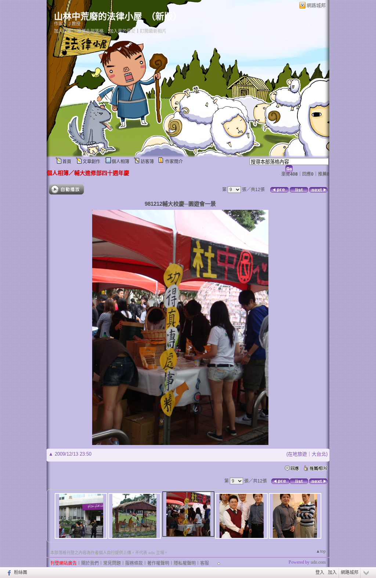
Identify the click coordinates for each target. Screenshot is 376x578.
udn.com (318, 562)
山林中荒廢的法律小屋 (98, 16)
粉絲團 (20, 572)
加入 (332, 572)
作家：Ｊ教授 (67, 23)
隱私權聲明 (185, 563)
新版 (164, 16)
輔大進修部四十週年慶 (101, 173)
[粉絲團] (8, 572)
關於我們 (90, 563)
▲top (321, 551)
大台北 (319, 454)
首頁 (66, 161)
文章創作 (91, 161)
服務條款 (134, 563)
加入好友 (63, 31)
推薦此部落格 (90, 31)
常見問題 (112, 563)
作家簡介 (174, 161)
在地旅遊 (297, 454)
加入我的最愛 (122, 31)
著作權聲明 (158, 563)
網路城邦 (316, 5)
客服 (204, 563)
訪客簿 (147, 161)
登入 (319, 572)
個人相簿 (120, 161)
